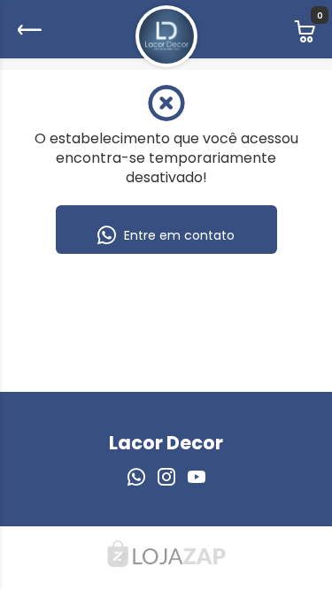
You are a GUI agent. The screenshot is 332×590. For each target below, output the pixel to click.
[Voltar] (27, 30)
